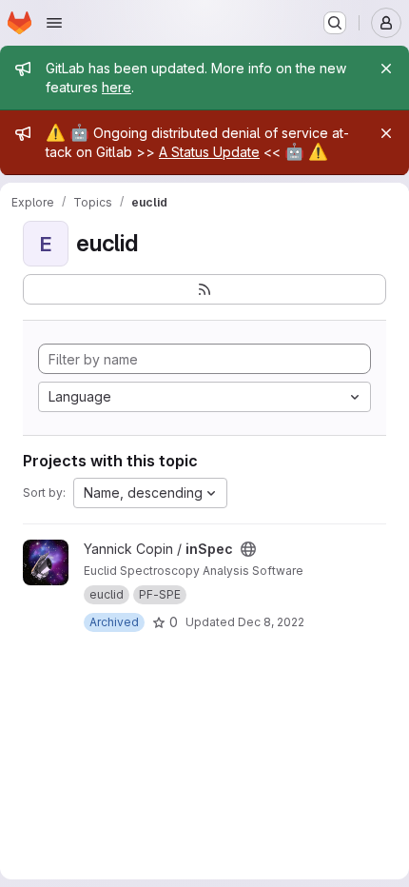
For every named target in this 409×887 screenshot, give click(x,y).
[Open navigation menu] (54, 23)
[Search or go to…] (334, 22)
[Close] (386, 68)
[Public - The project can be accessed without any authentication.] (248, 549)
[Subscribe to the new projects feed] (204, 289)
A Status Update (209, 152)
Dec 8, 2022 (271, 622)
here (116, 87)
